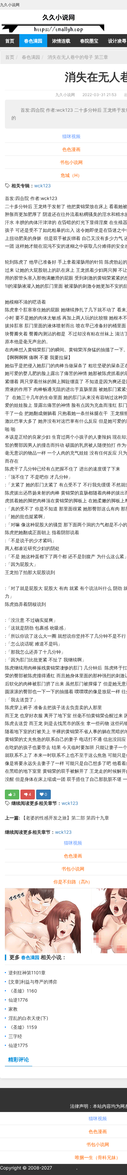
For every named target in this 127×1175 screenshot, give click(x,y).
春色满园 (33, 41)
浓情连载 (61, 41)
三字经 (15, 1036)
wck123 (42, 185)
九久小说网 (65, 94)
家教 (13, 1009)
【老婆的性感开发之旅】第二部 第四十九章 (64, 817)
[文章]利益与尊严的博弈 (32, 981)
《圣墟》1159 (22, 1027)
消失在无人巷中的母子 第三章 (77, 57)
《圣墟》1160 (22, 991)
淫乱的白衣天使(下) (28, 1018)
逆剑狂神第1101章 (27, 972)
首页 (9, 41)
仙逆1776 (18, 1000)
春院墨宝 (89, 41)
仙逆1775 (18, 1045)
